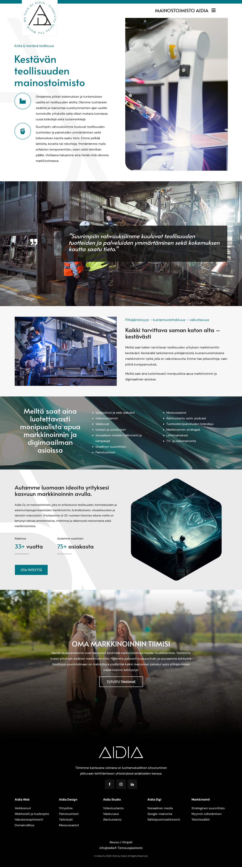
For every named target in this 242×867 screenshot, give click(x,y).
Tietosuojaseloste (130, 848)
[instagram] (121, 784)
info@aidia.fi (108, 848)
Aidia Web (22, 799)
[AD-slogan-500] (40, 2)
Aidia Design (68, 799)
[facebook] (109, 784)
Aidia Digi (154, 799)
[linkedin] (132, 784)
